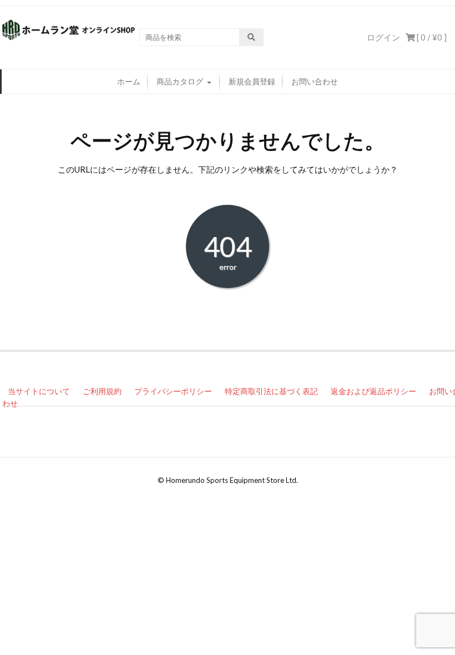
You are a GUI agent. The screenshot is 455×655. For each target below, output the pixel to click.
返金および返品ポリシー (373, 391)
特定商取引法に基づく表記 (271, 391)
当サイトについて (39, 391)
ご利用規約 (102, 391)
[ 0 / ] (431, 37)
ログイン (383, 37)
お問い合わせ (314, 81)
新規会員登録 (252, 81)
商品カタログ (179, 81)
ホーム (128, 81)
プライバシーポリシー (173, 391)
